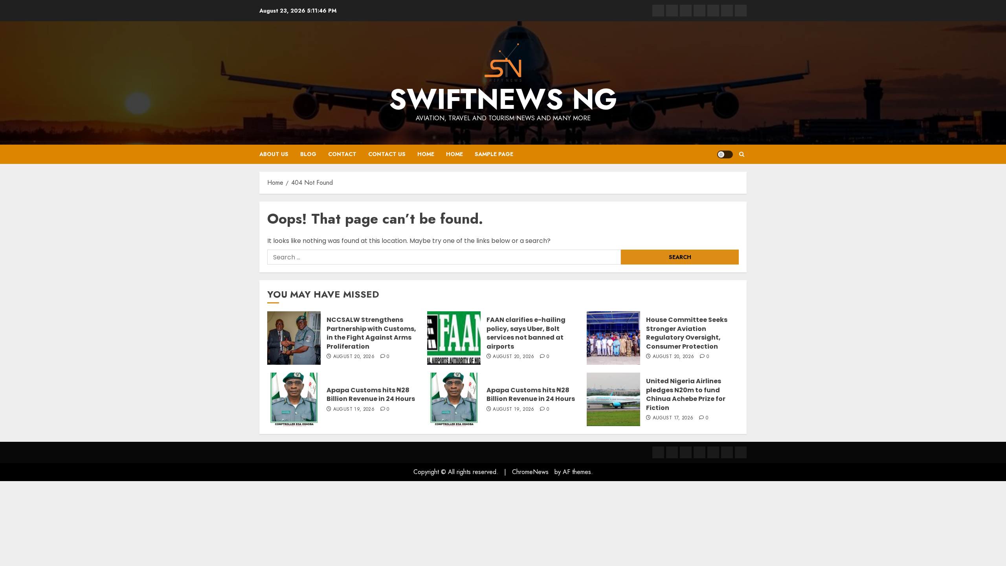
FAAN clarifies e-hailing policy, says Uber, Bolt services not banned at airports (525, 333)
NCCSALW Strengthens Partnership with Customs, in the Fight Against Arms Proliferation (371, 333)
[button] (742, 154)
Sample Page (494, 154)
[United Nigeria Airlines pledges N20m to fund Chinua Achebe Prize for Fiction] (613, 399)
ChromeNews (530, 471)
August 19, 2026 (353, 409)
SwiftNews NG (503, 99)
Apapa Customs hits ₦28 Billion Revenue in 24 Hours (371, 394)
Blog (308, 154)
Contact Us (387, 154)
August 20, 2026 (353, 357)
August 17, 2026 (673, 418)
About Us (273, 154)
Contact (342, 154)
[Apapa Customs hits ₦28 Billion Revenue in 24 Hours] (294, 399)
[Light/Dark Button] (725, 154)
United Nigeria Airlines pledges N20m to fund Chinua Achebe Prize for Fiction (685, 394)
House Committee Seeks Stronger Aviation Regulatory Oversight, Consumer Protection (686, 333)
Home (425, 154)
